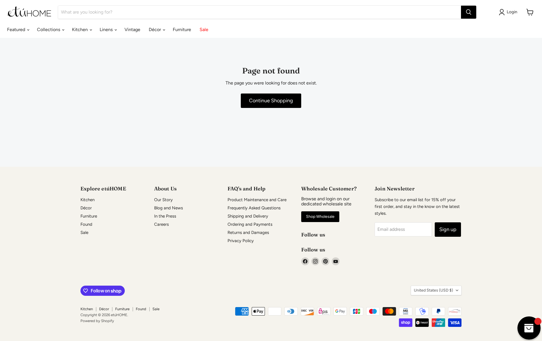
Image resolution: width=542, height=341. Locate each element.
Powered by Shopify (97, 321)
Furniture (182, 29)
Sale (204, 29)
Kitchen (80, 29)
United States (433, 290)
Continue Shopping (271, 100)
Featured (16, 29)
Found (86, 224)
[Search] (468, 12)
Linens (107, 29)
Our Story (163, 199)
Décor (155, 29)
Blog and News (168, 207)
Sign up (447, 229)
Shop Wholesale (320, 216)
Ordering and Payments (250, 224)
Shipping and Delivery (248, 216)
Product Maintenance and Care (257, 199)
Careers (161, 224)
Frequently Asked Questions (254, 207)
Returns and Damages (248, 232)
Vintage (132, 29)
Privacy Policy (241, 240)
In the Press (165, 216)
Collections (49, 29)
